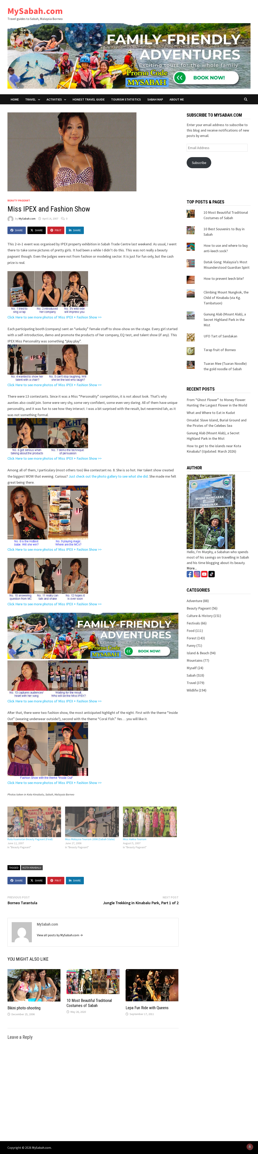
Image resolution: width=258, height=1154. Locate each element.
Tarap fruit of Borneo (220, 349)
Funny (191, 645)
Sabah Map (155, 99)
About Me (177, 99)
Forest (192, 638)
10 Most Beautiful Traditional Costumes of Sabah (89, 1003)
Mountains (195, 660)
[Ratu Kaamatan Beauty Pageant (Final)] (34, 822)
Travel (30, 99)
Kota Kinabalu (32, 867)
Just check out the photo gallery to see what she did (108, 476)
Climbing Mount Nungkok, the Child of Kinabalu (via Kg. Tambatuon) (226, 297)
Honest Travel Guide (89, 99)
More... (192, 568)
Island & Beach (198, 653)
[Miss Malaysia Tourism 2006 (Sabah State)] (92, 822)
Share (19, 230)
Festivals (193, 623)
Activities (54, 99)
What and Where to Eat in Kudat (211, 412)
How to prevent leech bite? (224, 278)
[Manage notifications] (250, 1147)
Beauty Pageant (18, 200)
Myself (192, 668)
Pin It (58, 230)
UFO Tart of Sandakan (220, 336)
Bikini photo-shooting (24, 1008)
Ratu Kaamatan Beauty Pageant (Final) (30, 839)
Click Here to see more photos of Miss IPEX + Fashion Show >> (54, 317)
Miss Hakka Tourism (134, 839)
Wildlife (192, 690)
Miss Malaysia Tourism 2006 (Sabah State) (90, 839)
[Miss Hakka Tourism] (150, 822)
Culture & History (200, 615)
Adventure (194, 600)
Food (191, 630)
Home (15, 99)
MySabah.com (35, 10)
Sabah (191, 675)
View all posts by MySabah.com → (60, 935)
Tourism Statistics (126, 99)
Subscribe (199, 162)
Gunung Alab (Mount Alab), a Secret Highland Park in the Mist (225, 319)
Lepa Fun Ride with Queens (147, 1007)
